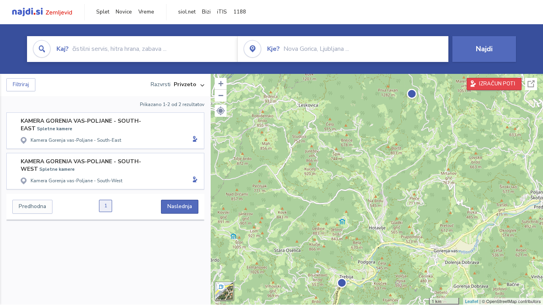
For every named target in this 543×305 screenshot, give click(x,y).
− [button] (220, 95)
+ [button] (220, 84)
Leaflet (471, 301)
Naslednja (179, 206)
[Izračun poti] (193, 139)
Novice (124, 11)
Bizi (206, 11)
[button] (221, 111)
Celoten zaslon (531, 84)
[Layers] (224, 291)
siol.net (187, 11)
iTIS (222, 11)
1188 (239, 11)
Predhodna (32, 206)
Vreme (146, 11)
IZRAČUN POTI (497, 83)
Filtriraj (21, 84)
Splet (102, 11)
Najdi (484, 49)
